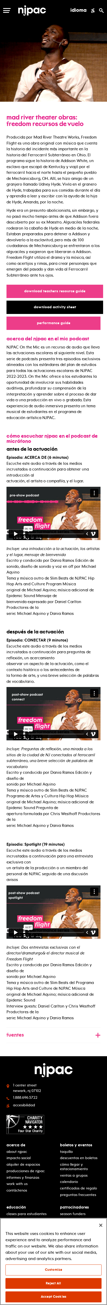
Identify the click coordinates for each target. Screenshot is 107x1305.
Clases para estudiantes (26, 1214)
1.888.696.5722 (25, 1097)
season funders (72, 1214)
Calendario (69, 1182)
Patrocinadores (74, 1207)
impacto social (18, 1158)
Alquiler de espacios (23, 1164)
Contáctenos (16, 1190)
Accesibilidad (24, 1105)
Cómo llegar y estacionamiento (74, 1166)
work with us (17, 1184)
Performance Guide (56, 323)
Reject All (53, 1283)
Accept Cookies (53, 1297)
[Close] (100, 1225)
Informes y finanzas (22, 1177)
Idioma (78, 10)
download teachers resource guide (57, 291)
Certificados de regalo (78, 1188)
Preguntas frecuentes (78, 1195)
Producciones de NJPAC (25, 1171)
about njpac (16, 1151)
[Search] (101, 10)
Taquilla (66, 1151)
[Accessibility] (92, 10)
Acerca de (15, 1145)
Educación (16, 1207)
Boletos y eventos (76, 1145)
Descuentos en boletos (78, 1158)
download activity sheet (57, 307)
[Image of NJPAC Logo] (38, 10)
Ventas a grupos (74, 1175)
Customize (53, 1270)
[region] (53, 1261)
